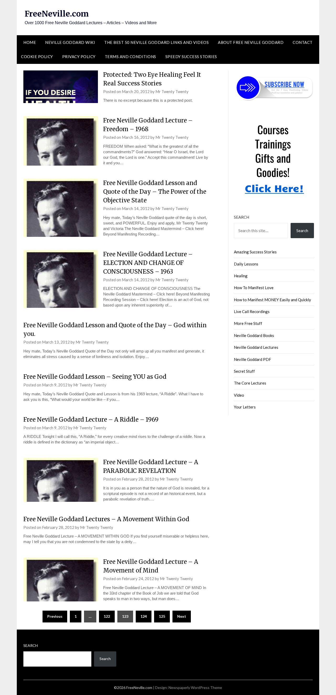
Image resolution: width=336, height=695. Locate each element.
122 (107, 616)
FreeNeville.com (57, 14)
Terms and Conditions (130, 56)
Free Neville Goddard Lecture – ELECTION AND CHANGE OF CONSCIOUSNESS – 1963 (148, 263)
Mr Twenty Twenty (171, 91)
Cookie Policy (37, 56)
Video (239, 395)
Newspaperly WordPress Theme (195, 687)
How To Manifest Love (254, 287)
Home (29, 42)
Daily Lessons (246, 264)
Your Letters (245, 407)
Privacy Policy (79, 56)
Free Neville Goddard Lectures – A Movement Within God (106, 519)
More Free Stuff (248, 323)
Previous (54, 616)
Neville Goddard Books (254, 335)
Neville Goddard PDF (252, 359)
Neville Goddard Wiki (70, 42)
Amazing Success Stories (255, 251)
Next (181, 616)
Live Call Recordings (252, 311)
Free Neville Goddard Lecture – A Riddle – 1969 (91, 419)
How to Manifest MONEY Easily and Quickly (272, 299)
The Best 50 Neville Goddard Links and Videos (156, 42)
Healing (241, 275)
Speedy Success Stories (191, 56)
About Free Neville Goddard (251, 42)
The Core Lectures (250, 383)
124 (143, 616)
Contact (303, 42)
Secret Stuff (244, 371)
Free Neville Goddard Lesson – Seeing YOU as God (94, 376)
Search (241, 217)
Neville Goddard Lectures (256, 347)
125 (162, 616)
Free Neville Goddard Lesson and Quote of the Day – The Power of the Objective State (154, 191)
